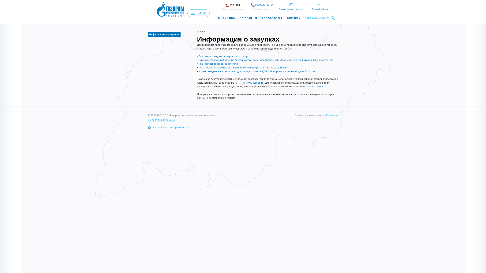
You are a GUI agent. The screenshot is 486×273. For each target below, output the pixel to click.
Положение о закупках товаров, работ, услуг (223, 56)
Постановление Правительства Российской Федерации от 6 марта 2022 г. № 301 (243, 67)
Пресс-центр (249, 18)
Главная (201, 31)
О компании (227, 18)
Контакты (293, 18)
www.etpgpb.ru (255, 82)
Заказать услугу (317, 18)
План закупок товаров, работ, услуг (218, 63)
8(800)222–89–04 (264, 4)
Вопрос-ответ (272, 18)
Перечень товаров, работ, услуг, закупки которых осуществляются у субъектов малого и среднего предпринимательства (266, 60)
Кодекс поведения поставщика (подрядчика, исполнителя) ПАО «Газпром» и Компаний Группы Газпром (257, 71)
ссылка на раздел (313, 86)
